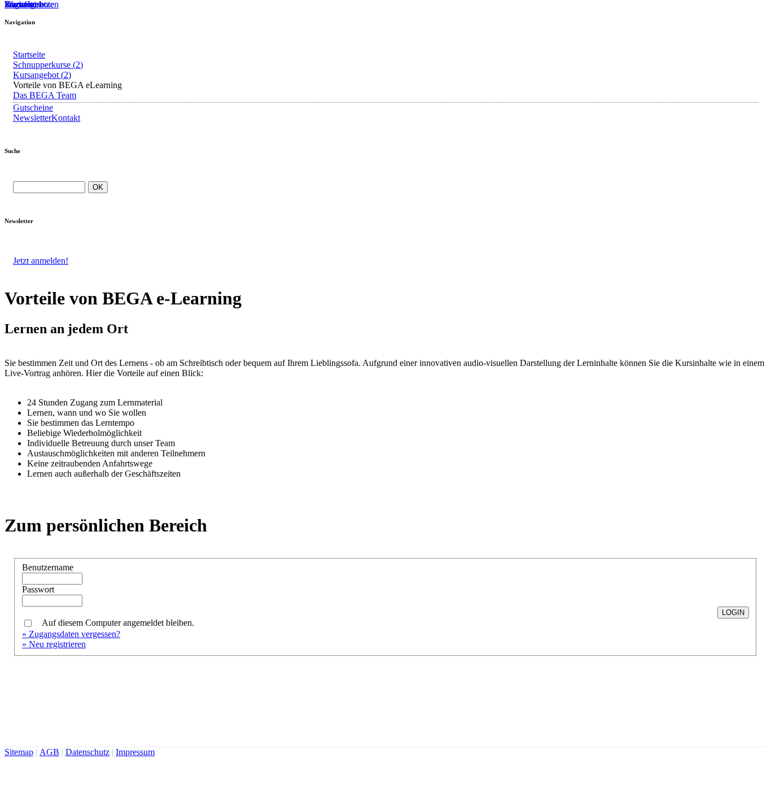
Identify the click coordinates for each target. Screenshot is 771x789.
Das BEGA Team (44, 95)
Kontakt (65, 118)
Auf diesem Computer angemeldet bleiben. (118, 622)
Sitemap (19, 752)
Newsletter (32, 118)
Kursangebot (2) (42, 75)
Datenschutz (87, 752)
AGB (49, 752)
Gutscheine (33, 107)
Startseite (29, 54)
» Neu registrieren (54, 644)
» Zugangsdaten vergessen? (71, 634)
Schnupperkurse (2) (48, 64)
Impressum (135, 752)
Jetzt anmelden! (40, 260)
